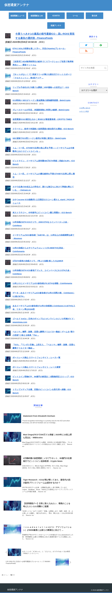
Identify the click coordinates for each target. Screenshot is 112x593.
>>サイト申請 (84, 111)
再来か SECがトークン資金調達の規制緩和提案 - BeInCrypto (41, 100)
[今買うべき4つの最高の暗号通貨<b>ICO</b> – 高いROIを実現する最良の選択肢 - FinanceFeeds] (8, 37)
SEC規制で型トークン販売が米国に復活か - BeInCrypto (39, 138)
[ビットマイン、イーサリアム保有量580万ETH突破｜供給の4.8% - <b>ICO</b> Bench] (8, 164)
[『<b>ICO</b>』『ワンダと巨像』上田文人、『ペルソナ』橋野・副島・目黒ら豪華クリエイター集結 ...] (8, 348)
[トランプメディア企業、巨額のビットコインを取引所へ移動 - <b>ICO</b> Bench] (8, 393)
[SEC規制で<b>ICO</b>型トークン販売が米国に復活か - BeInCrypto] (8, 142)
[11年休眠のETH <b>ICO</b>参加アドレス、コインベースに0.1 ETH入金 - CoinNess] (8, 274)
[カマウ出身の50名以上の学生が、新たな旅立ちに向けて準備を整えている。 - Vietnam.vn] (8, 190)
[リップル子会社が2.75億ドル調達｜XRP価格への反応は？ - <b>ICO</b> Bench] (8, 91)
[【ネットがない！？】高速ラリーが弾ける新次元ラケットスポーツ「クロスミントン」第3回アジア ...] (8, 78)
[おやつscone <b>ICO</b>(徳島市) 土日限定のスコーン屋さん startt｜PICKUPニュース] (8, 203)
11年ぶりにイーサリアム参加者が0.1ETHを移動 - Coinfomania (42, 283)
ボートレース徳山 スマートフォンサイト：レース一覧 (36, 357)
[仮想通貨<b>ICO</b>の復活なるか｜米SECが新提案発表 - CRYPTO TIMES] (8, 123)
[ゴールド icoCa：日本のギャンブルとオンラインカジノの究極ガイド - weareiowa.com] (8, 322)
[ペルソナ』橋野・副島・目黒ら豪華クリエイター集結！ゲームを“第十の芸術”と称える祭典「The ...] (8, 335)
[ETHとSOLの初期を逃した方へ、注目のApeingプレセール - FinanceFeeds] (8, 52)
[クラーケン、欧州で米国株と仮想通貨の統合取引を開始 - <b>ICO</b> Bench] (8, 132)
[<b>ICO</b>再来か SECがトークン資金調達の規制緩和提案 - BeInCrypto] (8, 104)
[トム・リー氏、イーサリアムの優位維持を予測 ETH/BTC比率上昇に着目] (8, 177)
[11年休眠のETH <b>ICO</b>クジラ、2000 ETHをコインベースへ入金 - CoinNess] (8, 225)
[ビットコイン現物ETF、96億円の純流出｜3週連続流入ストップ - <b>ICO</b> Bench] (8, 380)
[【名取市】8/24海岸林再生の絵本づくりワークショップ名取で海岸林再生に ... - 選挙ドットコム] (8, 65)
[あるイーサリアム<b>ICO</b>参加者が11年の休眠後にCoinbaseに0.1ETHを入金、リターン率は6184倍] (8, 309)
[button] (105, 68)
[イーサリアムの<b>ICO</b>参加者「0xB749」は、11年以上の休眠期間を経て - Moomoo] (8, 238)
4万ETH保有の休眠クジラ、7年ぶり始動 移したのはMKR (38, 261)
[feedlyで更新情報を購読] (101, 45)
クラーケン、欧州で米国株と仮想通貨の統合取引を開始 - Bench (43, 129)
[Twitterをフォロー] (86, 45)
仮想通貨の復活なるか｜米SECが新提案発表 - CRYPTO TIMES (42, 119)
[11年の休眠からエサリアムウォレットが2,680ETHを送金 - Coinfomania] (8, 251)
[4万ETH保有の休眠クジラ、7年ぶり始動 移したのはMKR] (8, 264)
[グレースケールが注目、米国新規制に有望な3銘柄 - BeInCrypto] (8, 113)
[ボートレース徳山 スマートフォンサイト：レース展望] (8, 370)
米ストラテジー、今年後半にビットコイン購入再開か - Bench (42, 212)
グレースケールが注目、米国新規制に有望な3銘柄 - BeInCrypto (41, 110)
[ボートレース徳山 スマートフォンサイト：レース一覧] (8, 361)
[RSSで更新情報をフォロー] (86, 50)
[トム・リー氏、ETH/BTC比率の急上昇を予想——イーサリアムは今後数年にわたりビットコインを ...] (8, 151)
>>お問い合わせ (84, 108)
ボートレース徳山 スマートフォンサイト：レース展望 (36, 367)
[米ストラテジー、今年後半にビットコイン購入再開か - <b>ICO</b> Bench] (8, 216)
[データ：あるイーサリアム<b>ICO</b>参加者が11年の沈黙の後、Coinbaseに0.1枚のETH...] (8, 296)
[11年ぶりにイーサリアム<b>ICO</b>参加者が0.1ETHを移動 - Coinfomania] (8, 287)
